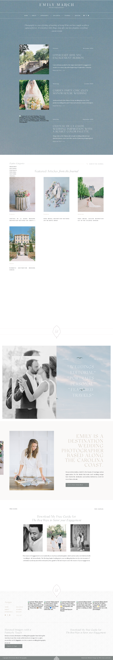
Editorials (56, 119)
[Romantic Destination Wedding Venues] (22, 243)
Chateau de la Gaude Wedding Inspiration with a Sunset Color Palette (72, 129)
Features (12, 214)
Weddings (56, 83)
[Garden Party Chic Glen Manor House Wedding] (63, 105)
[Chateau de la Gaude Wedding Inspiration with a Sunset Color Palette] (63, 141)
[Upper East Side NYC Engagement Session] (63, 70)
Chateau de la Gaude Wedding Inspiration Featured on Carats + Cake (22, 220)
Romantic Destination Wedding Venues (22, 269)
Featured (13, 174)
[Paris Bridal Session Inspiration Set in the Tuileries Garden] (91, 194)
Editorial (13, 168)
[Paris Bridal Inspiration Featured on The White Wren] (56, 194)
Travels (12, 176)
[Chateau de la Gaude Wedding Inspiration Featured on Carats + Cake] (22, 194)
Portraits (55, 48)
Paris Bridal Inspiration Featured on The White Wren (56, 219)
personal (13, 172)
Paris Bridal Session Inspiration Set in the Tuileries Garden (91, 219)
